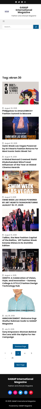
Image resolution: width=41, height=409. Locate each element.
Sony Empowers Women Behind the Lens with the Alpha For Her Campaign (19, 334)
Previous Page (20, 346)
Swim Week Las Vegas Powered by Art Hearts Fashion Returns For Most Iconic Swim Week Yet (20, 148)
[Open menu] (3, 21)
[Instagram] (25, 2)
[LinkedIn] (22, 2)
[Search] (36, 27)
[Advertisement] (20, 51)
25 (12, 358)
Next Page (20, 365)
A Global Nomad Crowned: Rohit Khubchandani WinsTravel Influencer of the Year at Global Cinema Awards (19, 163)
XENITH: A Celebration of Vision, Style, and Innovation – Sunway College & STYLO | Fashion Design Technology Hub (20, 282)
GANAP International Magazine (24, 10)
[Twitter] (19, 2)
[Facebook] (16, 2)
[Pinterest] (31, 393)
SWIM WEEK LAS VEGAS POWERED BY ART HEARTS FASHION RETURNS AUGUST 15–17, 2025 (20, 202)
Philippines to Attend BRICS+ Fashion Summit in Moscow (17, 112)
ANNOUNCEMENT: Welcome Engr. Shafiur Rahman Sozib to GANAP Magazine (19, 321)
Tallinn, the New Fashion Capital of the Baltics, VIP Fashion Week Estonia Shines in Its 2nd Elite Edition (19, 241)
